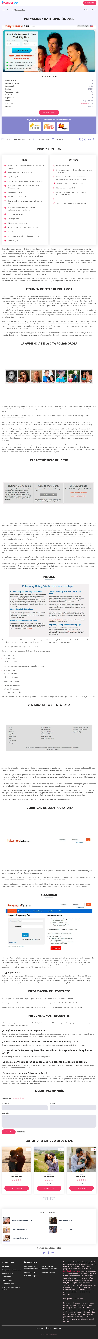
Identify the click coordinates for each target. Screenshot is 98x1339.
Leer (16, 1183)
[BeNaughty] (63, 126)
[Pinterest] (93, 139)
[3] (18, 1098)
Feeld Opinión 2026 (19, 1229)
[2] (16, 1098)
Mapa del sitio (46, 1328)
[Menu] (49, 3)
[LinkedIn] (84, 139)
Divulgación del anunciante (11, 1270)
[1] (14, 1098)
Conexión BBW (29, 1272)
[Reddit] (43, 1252)
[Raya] (53, 1229)
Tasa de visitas (49, 112)
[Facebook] (79, 139)
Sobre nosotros (7, 1273)
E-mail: (53, 1103)
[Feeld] (6, 1229)
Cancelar (21, 1132)
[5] (23, 1098)
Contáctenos (57, 1328)
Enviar (8, 1132)
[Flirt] (49, 126)
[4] (21, 1098)
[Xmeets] (6, 1238)
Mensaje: (5, 1113)
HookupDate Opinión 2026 (22, 1220)
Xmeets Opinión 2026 (20, 1238)
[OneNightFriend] (35, 126)
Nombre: (5, 1103)
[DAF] (53, 1220)
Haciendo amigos (30, 1276)
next (52, 1198)
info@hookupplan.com (71, 1271)
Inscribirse (89, 3)
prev (45, 1198)
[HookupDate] (6, 1220)
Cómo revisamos (8, 1284)
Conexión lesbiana (48, 1272)
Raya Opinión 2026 (66, 1229)
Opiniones (5, 1266)
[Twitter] (89, 139)
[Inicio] (13, 3)
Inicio (38, 1328)
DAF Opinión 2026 (65, 1220)
